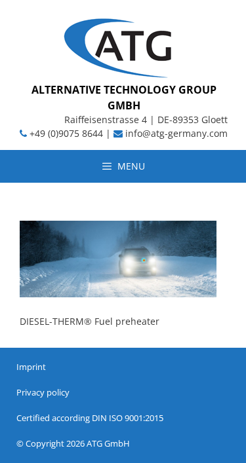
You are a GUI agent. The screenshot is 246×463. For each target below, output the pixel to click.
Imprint (31, 367)
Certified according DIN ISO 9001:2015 (89, 418)
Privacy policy (43, 392)
